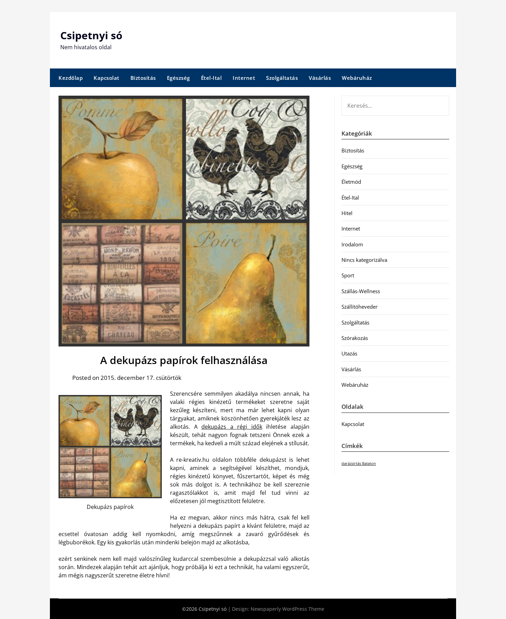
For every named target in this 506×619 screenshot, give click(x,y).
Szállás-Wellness (360, 291)
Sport (347, 275)
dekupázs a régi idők (231, 426)
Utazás (349, 353)
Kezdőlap (71, 77)
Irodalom (352, 244)
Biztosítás (143, 77)
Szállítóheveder (359, 306)
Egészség (178, 77)
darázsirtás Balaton (358, 463)
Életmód (351, 181)
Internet (244, 77)
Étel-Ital (211, 77)
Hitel (346, 213)
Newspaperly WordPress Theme (287, 609)
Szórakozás (354, 337)
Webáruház (357, 77)
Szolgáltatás (282, 77)
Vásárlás (320, 77)
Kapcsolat (106, 77)
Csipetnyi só (91, 35)
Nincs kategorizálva (364, 259)
